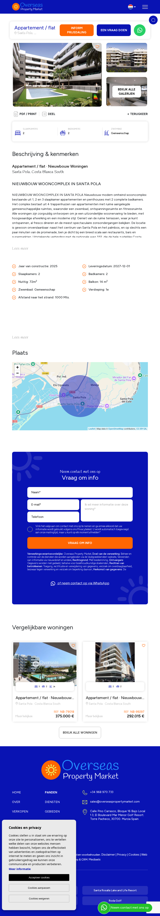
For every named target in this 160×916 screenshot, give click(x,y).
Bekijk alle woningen (80, 732)
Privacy (122, 854)
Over (16, 802)
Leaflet (92, 428)
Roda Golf (115, 900)
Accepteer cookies (39, 877)
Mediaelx (94, 859)
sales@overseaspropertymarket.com (115, 801)
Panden (51, 792)
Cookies (134, 854)
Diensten (52, 802)
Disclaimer (108, 854)
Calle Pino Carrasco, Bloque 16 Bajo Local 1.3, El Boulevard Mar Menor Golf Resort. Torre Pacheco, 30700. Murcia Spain (117, 815)
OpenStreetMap (115, 428)
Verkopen (20, 811)
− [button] (17, 373)
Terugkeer (139, 114)
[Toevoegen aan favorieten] (97, 47)
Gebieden (52, 811)
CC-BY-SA (141, 428)
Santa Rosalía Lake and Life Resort (115, 890)
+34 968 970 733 (101, 792)
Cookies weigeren (39, 898)
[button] (48, 114)
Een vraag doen (114, 30)
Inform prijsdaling (76, 30)
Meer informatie (20, 869)
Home (16, 792)
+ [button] (17, 367)
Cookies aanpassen (39, 887)
